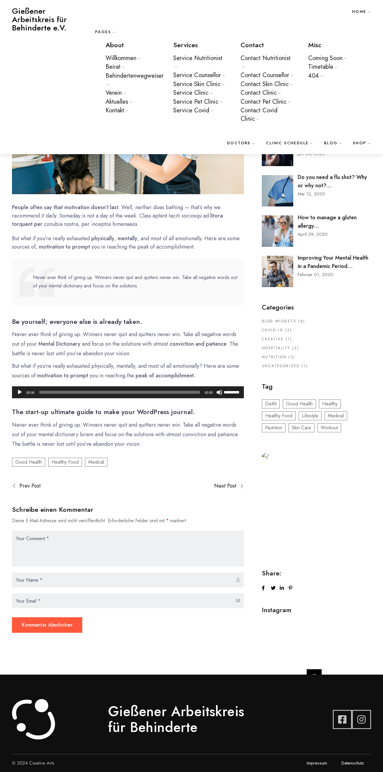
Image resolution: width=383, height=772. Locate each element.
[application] (128, 392)
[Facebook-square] (342, 719)
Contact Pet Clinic (264, 101)
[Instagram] (361, 719)
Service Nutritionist (197, 58)
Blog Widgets (279, 321)
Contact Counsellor (265, 75)
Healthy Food (65, 462)
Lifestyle (310, 415)
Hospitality (276, 348)
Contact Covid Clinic (259, 114)
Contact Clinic (259, 92)
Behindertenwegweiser (135, 75)
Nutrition (274, 357)
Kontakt (115, 110)
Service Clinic (191, 92)
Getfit (270, 403)
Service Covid (191, 110)
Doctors (239, 143)
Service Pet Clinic (195, 101)
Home (359, 11)
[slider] (232, 391)
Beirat (113, 66)
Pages (103, 32)
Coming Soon (325, 58)
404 (313, 75)
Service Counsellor (197, 75)
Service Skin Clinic (197, 84)
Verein (114, 92)
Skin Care (301, 427)
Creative (273, 339)
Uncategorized (281, 366)
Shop (360, 143)
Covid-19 (272, 330)
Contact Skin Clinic (265, 84)
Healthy (330, 403)
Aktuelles (117, 101)
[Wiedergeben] (20, 392)
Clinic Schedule (287, 143)
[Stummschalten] (219, 392)
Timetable (320, 66)
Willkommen (121, 58)
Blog (331, 143)
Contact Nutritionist (266, 58)
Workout (329, 427)
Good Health (28, 462)
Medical (96, 462)
